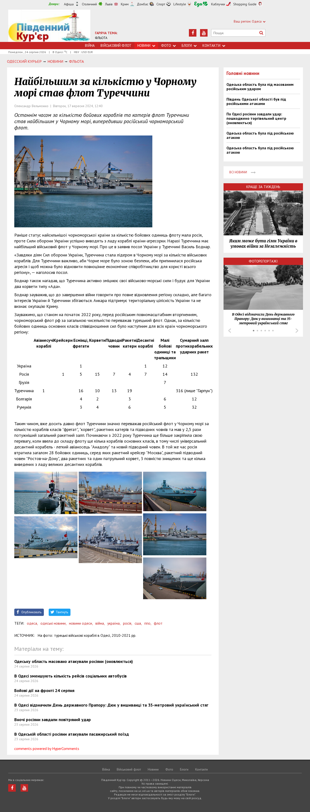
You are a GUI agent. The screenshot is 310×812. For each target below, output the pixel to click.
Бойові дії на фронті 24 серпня (44, 690)
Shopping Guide (244, 4)
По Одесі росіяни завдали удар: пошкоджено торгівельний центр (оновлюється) (256, 118)
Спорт (160, 4)
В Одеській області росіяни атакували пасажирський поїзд (71, 734)
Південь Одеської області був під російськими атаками (256, 101)
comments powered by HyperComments (46, 748)
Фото (166, 45)
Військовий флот (116, 45)
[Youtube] (204, 33)
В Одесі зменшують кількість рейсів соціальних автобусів (70, 676)
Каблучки (218, 4)
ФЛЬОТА (101, 38)
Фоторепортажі (263, 261)
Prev (229, 330)
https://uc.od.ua (49, 26)
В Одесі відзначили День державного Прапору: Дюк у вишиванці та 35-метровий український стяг (111, 705)
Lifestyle (179, 4)
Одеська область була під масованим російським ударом (260, 86)
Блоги (187, 45)
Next (297, 330)
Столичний (89, 4)
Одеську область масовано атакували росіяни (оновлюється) (73, 661)
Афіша (69, 4)
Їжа (201, 4)
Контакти (211, 45)
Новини (143, 45)
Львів (109, 4)
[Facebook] (192, 33)
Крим (125, 4)
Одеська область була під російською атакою (260, 135)
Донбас (142, 4)
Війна (90, 45)
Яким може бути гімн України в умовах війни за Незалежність (263, 243)
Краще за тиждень (263, 186)
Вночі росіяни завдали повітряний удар (52, 719)
